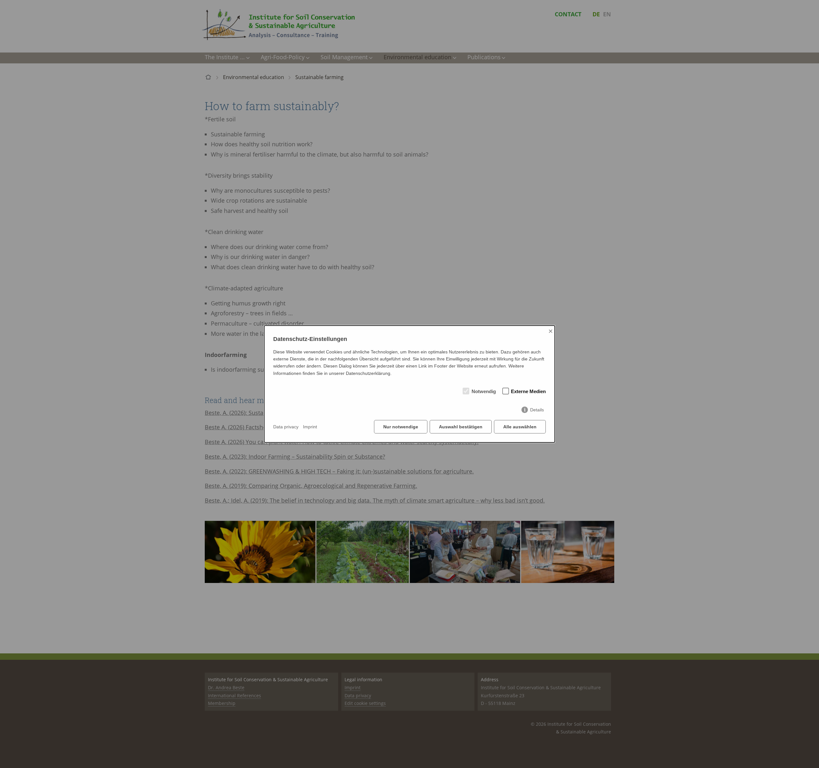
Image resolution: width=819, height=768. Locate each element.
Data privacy (285, 426)
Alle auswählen (520, 426)
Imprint (310, 426)
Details (537, 409)
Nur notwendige (400, 426)
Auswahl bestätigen (460, 426)
